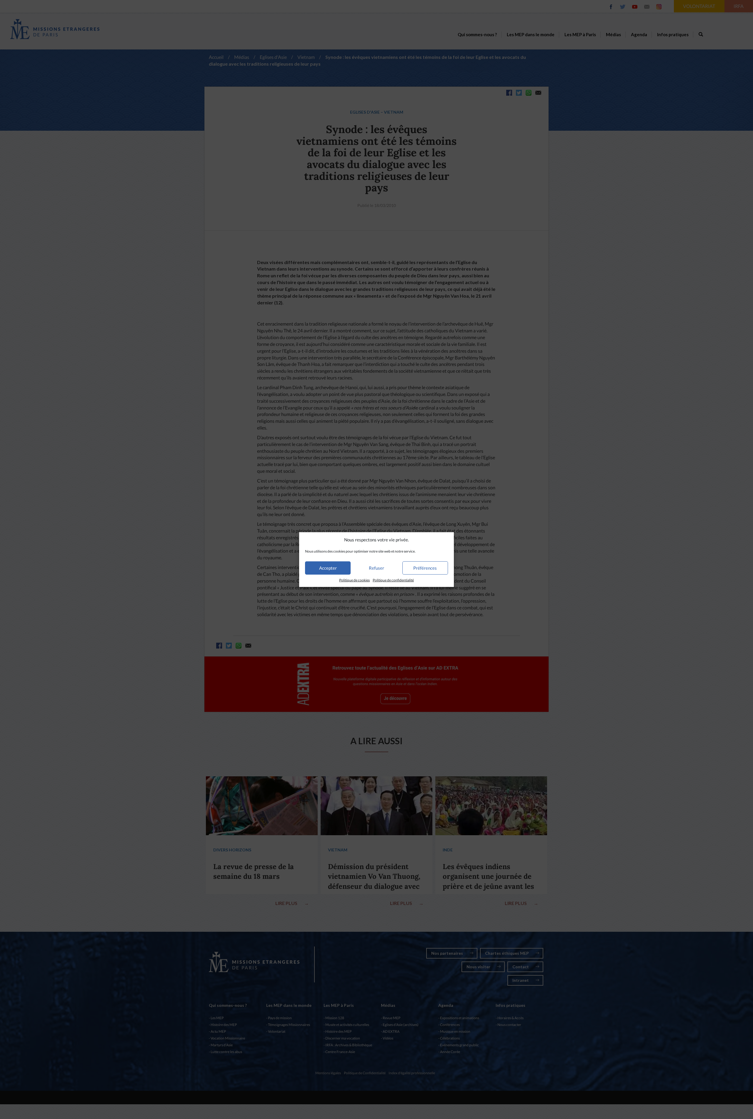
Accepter (328, 568)
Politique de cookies (354, 580)
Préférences (425, 568)
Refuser (376, 568)
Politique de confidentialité (393, 580)
